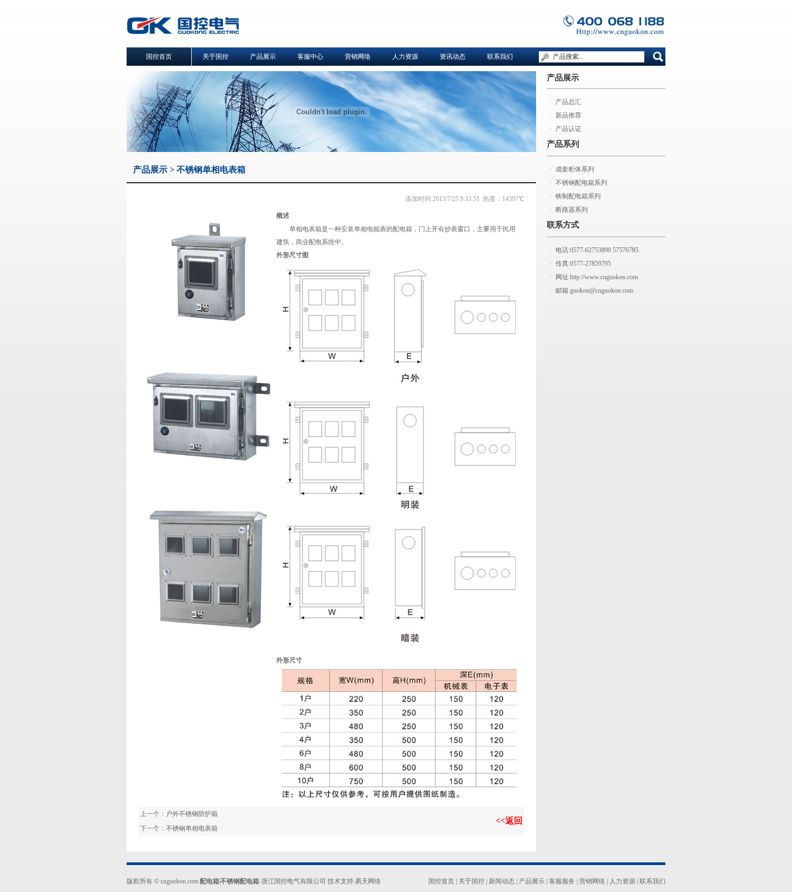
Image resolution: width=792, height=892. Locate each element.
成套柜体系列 (574, 169)
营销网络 (358, 56)
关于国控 (215, 56)
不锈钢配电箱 (239, 881)
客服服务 (562, 881)
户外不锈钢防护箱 (192, 814)
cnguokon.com (179, 881)
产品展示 (263, 56)
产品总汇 (568, 102)
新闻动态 (502, 881)
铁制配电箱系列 (578, 196)
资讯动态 (453, 56)
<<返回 (509, 820)
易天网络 (368, 881)
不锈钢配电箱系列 (581, 182)
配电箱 (209, 881)
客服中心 (310, 56)
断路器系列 (571, 209)
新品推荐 (568, 115)
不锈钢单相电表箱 (192, 828)
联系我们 (500, 56)
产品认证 (568, 129)
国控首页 (441, 881)
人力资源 (405, 56)
